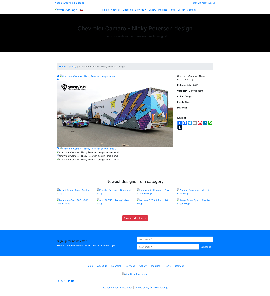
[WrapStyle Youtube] (72, 280)
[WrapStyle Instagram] (61, 280)
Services (140, 9)
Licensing (128, 9)
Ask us (211, 2)
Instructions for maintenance (117, 287)
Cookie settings (159, 287)
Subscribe (206, 246)
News (172, 9)
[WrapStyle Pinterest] (65, 280)
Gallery (152, 9)
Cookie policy (141, 287)
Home (105, 9)
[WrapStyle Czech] (81, 10)
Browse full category (135, 218)
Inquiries (162, 9)
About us (116, 9)
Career (181, 9)
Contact (191, 9)
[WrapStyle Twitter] (69, 280)
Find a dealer (77, 2)
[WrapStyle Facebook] (58, 280)
